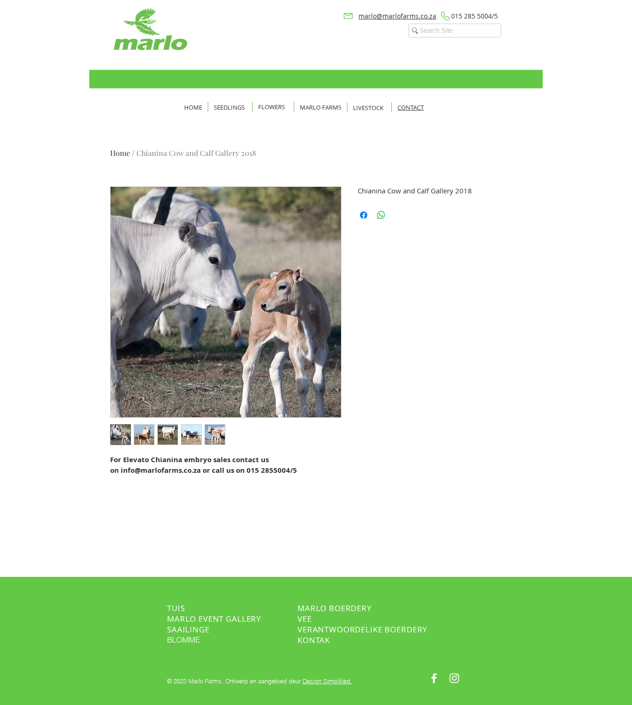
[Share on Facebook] (363, 215)
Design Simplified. (327, 681)
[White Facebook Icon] (434, 678)
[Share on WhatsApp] (381, 215)
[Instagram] (454, 678)
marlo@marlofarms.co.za (397, 16)
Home (120, 153)
